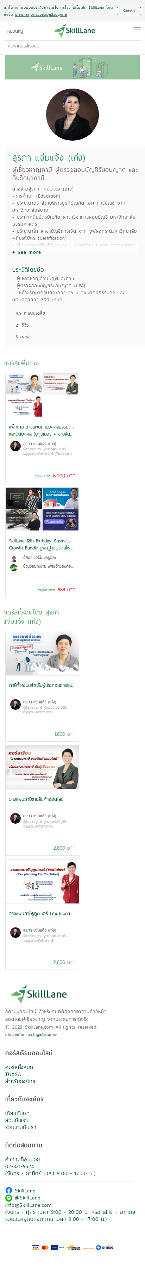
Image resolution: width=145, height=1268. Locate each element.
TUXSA (13, 1074)
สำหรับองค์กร (20, 1081)
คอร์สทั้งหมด (19, 1067)
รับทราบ (129, 11)
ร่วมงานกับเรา (21, 1127)
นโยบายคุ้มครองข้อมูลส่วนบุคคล (31, 1034)
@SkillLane (26, 1197)
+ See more (26, 252)
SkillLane (24, 1190)
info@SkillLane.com (28, 1205)
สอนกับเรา (16, 1120)
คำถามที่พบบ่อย (22, 1159)
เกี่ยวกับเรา (17, 1113)
